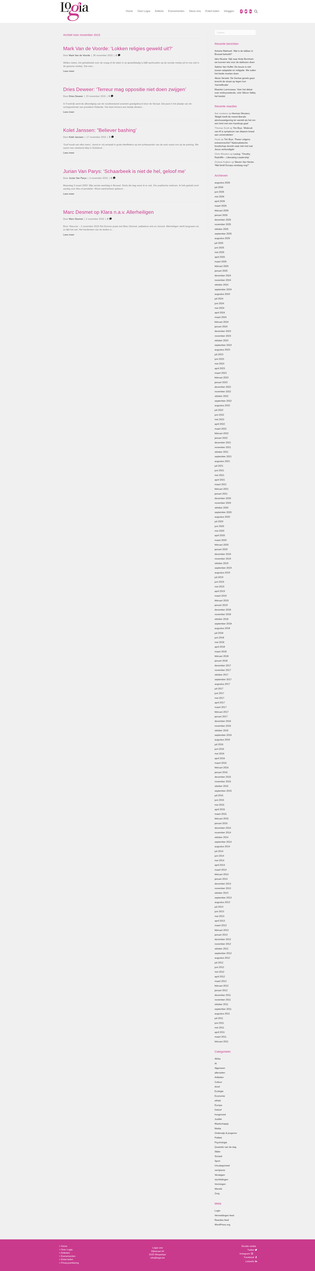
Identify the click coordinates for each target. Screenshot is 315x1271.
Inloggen (229, 11)
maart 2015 (221, 814)
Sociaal (218, 1156)
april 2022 (220, 424)
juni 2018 (219, 637)
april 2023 (220, 368)
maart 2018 (221, 651)
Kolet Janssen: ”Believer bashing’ (100, 130)
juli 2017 (219, 688)
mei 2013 (219, 916)
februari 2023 (222, 377)
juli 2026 (219, 187)
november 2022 (223, 391)
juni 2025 (219, 247)
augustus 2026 (222, 182)
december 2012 (223, 939)
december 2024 (223, 275)
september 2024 (223, 289)
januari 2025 (221, 270)
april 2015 (220, 809)
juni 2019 (219, 581)
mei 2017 (219, 698)
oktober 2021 (221, 452)
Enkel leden (212, 11)
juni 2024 (219, 303)
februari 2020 (222, 544)
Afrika (217, 1058)
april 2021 (220, 479)
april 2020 (220, 535)
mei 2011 (219, 1027)
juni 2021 (219, 470)
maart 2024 (221, 317)
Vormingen (220, 1184)
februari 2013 (222, 930)
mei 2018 (219, 642)
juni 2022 (219, 414)
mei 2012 (219, 971)
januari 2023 (221, 382)
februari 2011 (221, 1041)
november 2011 (223, 999)
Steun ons (195, 11)
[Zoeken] (254, 11)
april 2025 (220, 257)
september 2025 (223, 233)
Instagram (245, 1253)
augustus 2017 (222, 684)
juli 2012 (219, 962)
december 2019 (223, 554)
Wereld (218, 1188)
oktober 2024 (221, 284)
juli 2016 (219, 744)
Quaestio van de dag (225, 1147)
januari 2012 (221, 990)
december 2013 (223, 883)
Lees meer (68, 71)
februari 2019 (222, 600)
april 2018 (220, 646)
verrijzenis (220, 1170)
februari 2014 (222, 874)
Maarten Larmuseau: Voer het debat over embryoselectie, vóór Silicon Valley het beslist (235, 92)
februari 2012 (222, 985)
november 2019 (223, 558)
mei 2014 (219, 860)
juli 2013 (219, 906)
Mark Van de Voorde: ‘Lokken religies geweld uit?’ (118, 48)
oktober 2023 (221, 340)
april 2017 (220, 702)
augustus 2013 (222, 902)
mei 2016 (219, 753)
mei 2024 (219, 308)
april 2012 (220, 976)
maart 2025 (221, 261)
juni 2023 (219, 359)
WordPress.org (222, 1224)
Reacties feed (222, 1220)
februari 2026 (222, 210)
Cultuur (218, 1082)
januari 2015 (221, 823)
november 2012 (223, 944)
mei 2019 (219, 586)
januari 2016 (221, 772)
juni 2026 (219, 191)
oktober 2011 (221, 1004)
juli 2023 (219, 354)
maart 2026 (221, 205)
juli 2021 (219, 465)
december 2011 (223, 995)
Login (217, 1210)
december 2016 (223, 721)
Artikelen (219, 1077)
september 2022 (223, 400)
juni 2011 (219, 1023)
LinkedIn (249, 1261)
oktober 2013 (221, 893)
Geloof (218, 1109)
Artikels (159, 11)
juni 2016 (219, 749)
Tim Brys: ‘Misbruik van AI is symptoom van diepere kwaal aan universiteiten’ (234, 131)
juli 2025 (219, 243)
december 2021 (223, 442)
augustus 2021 (222, 461)
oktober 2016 (221, 730)
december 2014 (223, 828)
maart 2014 (221, 869)
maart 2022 (221, 428)
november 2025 (223, 224)
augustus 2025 (222, 238)
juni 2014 (219, 855)
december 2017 (223, 665)
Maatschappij (221, 1123)
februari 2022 (222, 433)
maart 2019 (221, 595)
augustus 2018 (222, 628)
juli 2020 (219, 521)
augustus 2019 (222, 572)
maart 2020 (221, 540)
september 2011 (223, 1009)
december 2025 (223, 219)
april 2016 (220, 758)
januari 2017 (221, 716)
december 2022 (223, 387)
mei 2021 (219, 475)
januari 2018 (221, 660)
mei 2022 (219, 419)
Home (129, 11)
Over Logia (143, 11)
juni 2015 (219, 800)
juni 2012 (219, 967)
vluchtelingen (221, 1179)
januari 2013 (221, 934)
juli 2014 (219, 851)
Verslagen (220, 1175)
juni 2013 (219, 911)
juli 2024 (219, 298)
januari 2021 (221, 493)
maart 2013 (221, 925)
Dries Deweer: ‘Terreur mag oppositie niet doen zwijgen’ (124, 89)
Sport (217, 1161)
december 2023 (223, 331)
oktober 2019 (221, 563)
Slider (217, 1151)
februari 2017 (222, 712)
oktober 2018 (221, 619)
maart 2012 (221, 981)
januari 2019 (221, 605)
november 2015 (223, 781)
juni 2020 (219, 526)
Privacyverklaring (70, 1262)
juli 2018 (219, 633)
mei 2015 (219, 804)
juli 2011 (219, 1018)
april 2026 (220, 201)
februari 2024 (222, 322)
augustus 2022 (222, 405)
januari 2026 (221, 215)
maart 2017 (221, 707)
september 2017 (223, 679)
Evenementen (176, 11)
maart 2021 (221, 484)
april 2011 (220, 1032)
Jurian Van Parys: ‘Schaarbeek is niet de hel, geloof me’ (124, 171)
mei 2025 (219, 252)
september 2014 (223, 841)
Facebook (248, 1257)
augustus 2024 (222, 294)
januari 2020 (221, 549)
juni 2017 (219, 693)
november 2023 (223, 336)
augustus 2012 (222, 957)
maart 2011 (220, 1036)
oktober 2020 (221, 507)
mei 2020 (219, 530)
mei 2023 (219, 363)
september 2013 (223, 897)
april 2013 (220, 920)
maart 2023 (221, 373)
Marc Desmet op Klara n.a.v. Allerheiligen (108, 212)
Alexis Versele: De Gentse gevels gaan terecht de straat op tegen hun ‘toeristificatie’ (235, 81)
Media (218, 1128)
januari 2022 (221, 438)
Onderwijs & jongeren (226, 1133)
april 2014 (220, 865)
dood (217, 1086)
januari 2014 (221, 879)
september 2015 (223, 790)
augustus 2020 (222, 516)
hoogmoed (220, 1114)
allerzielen (220, 1072)
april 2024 (220, 312)
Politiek (218, 1137)
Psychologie (221, 1142)
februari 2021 (222, 489)
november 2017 (223, 670)
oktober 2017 (221, 674)
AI (216, 1063)
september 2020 (223, 512)
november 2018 (223, 614)
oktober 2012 (221, 948)
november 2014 (223, 832)
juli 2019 (219, 577)
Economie (220, 1096)
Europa (218, 1105)
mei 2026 (219, 196)
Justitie (218, 1119)
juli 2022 (219, 410)
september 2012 (223, 953)
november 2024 (223, 280)
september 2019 (223, 568)
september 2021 (223, 456)
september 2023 (223, 345)
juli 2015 (219, 795)
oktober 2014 (221, 837)
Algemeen (220, 1068)
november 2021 (223, 447)
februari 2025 (222, 266)
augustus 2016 (222, 739)
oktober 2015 (221, 786)
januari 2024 (221, 326)
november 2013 (223, 888)
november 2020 (223, 503)
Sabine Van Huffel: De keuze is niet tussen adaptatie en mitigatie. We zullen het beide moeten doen (235, 70)
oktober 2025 (221, 229)
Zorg (217, 1193)
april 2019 (220, 591)
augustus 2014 (222, 846)
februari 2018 (222, 656)
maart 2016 (221, 763)
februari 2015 (222, 818)
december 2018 (223, 609)
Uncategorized (222, 1165)
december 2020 (223, 498)
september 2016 (223, 735)
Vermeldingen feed (224, 1215)
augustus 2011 (222, 1013)
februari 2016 (222, 767)
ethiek (218, 1100)
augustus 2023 (222, 349)
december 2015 (223, 777)
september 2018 (223, 623)
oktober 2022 (221, 396)
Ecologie (219, 1091)
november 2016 (223, 726)
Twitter (250, 1250)
